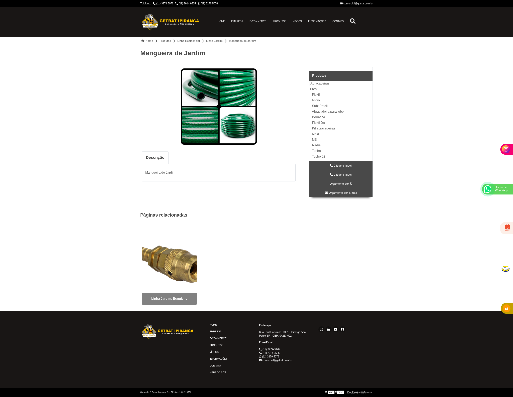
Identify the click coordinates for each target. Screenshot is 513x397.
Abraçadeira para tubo (328, 111)
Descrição (155, 157)
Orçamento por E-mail (342, 192)
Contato (338, 21)
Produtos (279, 21)
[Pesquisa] (353, 22)
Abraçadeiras (319, 83)
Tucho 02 (318, 156)
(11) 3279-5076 (164, 3)
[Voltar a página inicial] (170, 22)
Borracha (318, 117)
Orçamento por (340, 183)
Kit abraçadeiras (323, 128)
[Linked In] (328, 329)
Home (221, 21)
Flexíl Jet (318, 122)
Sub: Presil (320, 106)
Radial (316, 145)
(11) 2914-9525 (187, 3)
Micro (316, 100)
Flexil (316, 94)
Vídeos (297, 21)
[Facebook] (342, 329)
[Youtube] (335, 329)
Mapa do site (218, 372)
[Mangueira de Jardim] (219, 106)
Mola (315, 134)
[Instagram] (321, 329)
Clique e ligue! (342, 165)
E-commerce (257, 21)
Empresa (237, 21)
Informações (317, 21)
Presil (314, 89)
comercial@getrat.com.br (358, 3)
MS (314, 139)
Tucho (316, 151)
